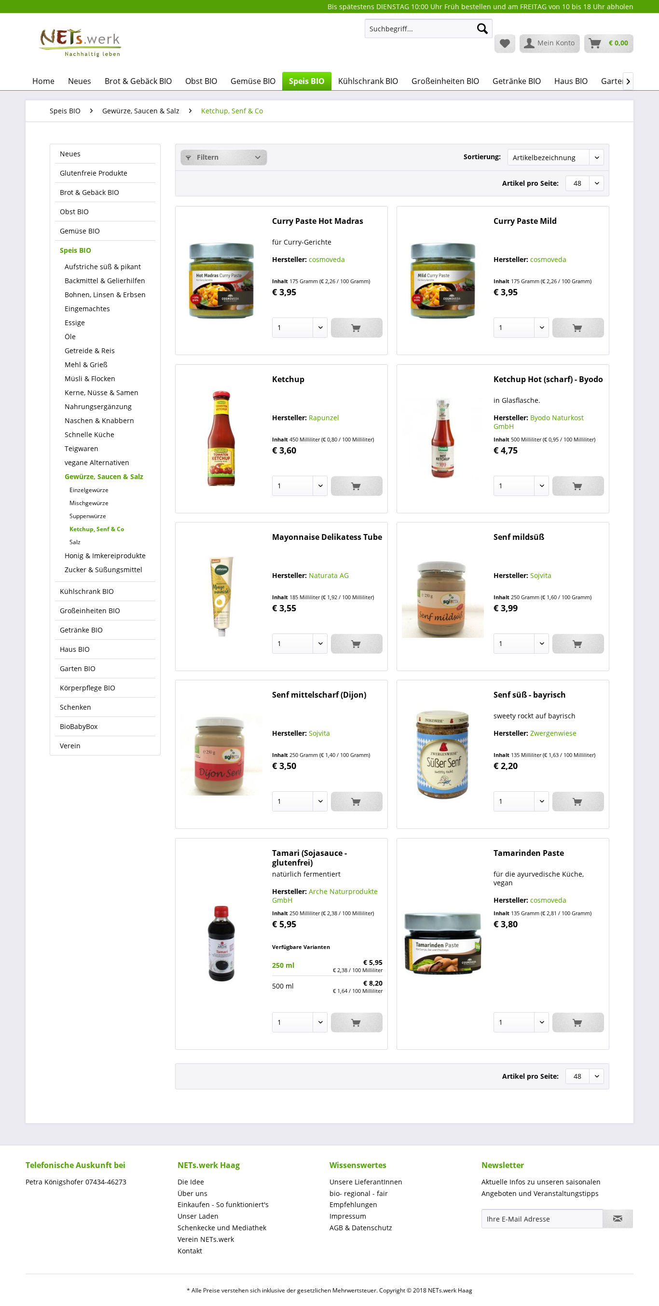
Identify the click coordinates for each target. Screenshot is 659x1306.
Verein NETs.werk (206, 1239)
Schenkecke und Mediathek (222, 1227)
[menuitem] (429, 33)
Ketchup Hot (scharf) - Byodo (548, 379)
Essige (75, 322)
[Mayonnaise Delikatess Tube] (221, 596)
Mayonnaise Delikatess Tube (327, 537)
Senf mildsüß (519, 537)
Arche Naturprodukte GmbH (325, 896)
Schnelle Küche (89, 434)
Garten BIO (78, 668)
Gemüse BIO (80, 230)
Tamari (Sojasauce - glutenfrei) (309, 857)
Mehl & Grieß (86, 364)
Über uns (192, 1193)
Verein (70, 745)
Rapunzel (324, 417)
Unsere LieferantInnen (366, 1181)
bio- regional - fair (359, 1193)
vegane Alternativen (97, 462)
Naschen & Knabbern (99, 420)
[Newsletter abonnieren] (618, 1218)
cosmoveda (327, 259)
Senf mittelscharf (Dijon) (319, 695)
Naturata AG (329, 575)
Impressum (348, 1216)
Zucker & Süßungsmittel (103, 569)
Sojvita (540, 575)
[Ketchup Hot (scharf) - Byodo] (443, 438)
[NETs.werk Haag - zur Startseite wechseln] (81, 43)
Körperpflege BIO (87, 687)
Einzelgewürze (89, 490)
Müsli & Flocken (90, 378)
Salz (75, 542)
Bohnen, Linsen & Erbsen (105, 294)
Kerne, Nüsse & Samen (101, 392)
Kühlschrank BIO (87, 591)
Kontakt (190, 1250)
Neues (70, 153)
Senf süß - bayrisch (530, 695)
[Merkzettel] (504, 43)
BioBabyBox (78, 726)
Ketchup (288, 379)
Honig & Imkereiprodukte (105, 555)
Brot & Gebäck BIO (89, 192)
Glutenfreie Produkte (93, 173)
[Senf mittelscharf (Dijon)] (221, 754)
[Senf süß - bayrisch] (443, 754)
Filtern (207, 157)
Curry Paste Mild (525, 221)
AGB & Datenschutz (361, 1227)
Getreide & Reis (90, 350)
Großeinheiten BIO (90, 610)
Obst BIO (74, 211)
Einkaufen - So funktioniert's (223, 1204)
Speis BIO (75, 250)
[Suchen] (482, 28)
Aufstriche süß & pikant (103, 266)
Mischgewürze (89, 503)
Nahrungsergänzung (98, 406)
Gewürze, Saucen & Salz (104, 476)
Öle (70, 336)
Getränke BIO (81, 629)
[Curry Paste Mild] (443, 280)
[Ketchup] (221, 438)
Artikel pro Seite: (530, 183)
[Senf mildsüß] (443, 596)
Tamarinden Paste (529, 853)
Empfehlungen (353, 1204)
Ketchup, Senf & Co (96, 529)
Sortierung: (482, 156)
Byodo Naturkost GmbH (539, 422)
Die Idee (191, 1181)
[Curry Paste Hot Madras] (221, 280)
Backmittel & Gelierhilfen (105, 280)
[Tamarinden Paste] (443, 944)
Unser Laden (198, 1216)
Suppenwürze (87, 516)
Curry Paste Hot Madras (317, 221)
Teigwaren (81, 448)
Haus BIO (75, 649)
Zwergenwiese (553, 733)
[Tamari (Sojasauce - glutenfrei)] (221, 944)
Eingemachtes (87, 308)
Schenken (75, 707)
